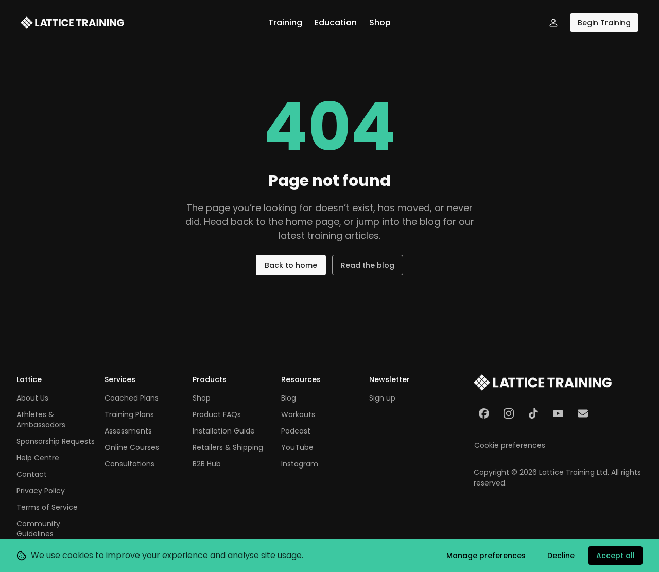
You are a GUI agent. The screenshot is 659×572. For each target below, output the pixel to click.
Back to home (291, 265)
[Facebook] (484, 413)
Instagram (299, 464)
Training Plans (129, 414)
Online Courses (132, 447)
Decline (561, 555)
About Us (32, 398)
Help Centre (37, 458)
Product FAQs (217, 414)
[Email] (583, 413)
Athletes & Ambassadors (40, 419)
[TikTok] (533, 413)
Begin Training (604, 23)
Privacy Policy (40, 491)
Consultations (129, 464)
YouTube (297, 447)
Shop (380, 22)
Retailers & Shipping (228, 447)
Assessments (128, 431)
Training (285, 22)
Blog (288, 398)
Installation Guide (224, 431)
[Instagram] (508, 413)
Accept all (615, 555)
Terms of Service (47, 507)
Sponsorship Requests (55, 441)
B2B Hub (207, 464)
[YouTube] (558, 413)
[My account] (553, 22)
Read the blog (367, 265)
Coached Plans (132, 398)
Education (336, 22)
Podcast (295, 431)
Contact (31, 474)
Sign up (382, 398)
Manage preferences (486, 555)
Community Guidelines (38, 528)
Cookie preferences (509, 445)
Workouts (298, 414)
